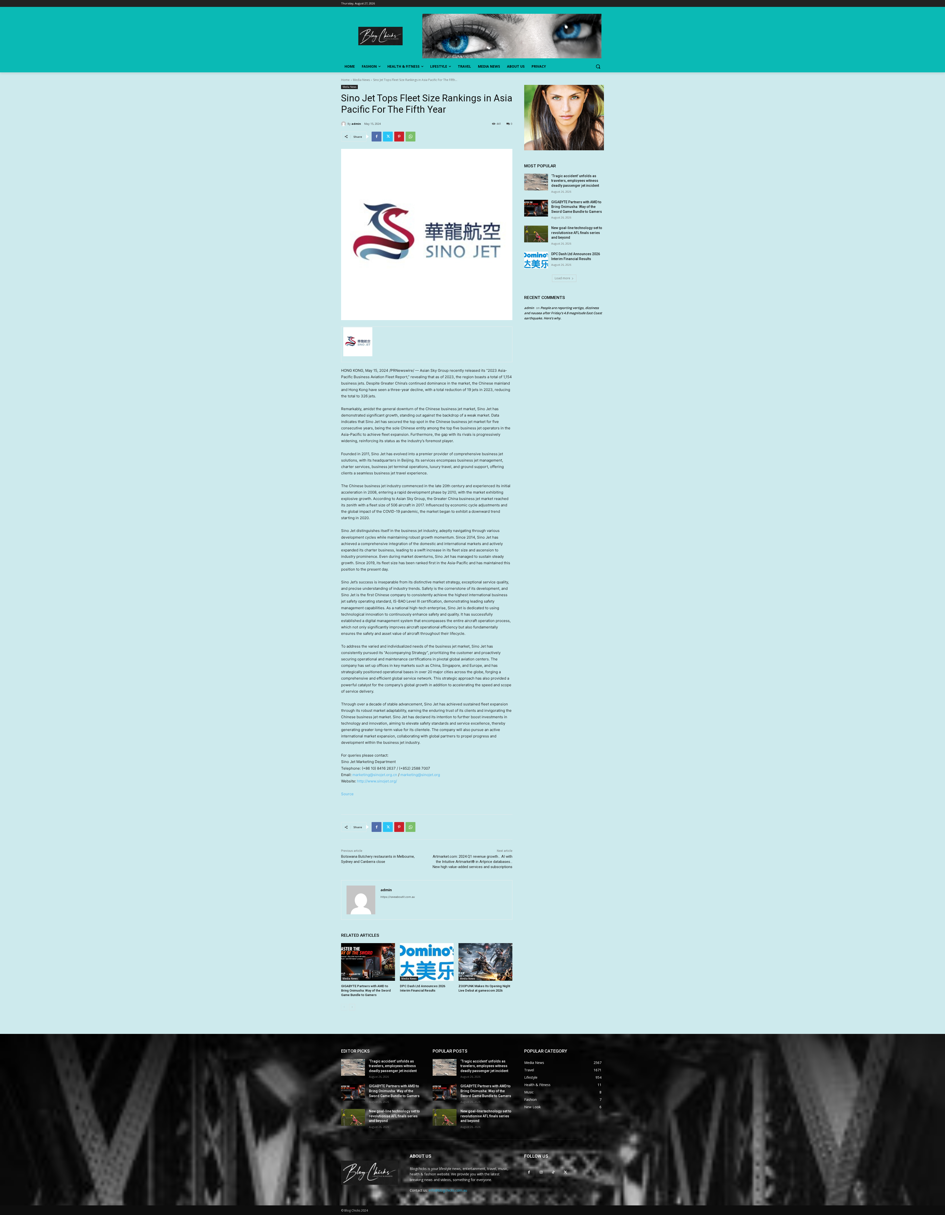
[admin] (344, 123)
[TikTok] (553, 1172)
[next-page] (352, 1007)
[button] (598, 66)
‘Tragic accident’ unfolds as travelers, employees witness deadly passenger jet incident (575, 180)
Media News (361, 80)
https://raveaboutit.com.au (397, 897)
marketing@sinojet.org (420, 774)
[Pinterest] (399, 136)
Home (345, 80)
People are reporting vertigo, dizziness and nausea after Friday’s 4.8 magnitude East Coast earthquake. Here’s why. (563, 313)
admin (356, 123)
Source (347, 794)
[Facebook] (376, 136)
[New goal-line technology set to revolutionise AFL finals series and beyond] (536, 234)
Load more (562, 278)
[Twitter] (388, 136)
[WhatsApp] (410, 136)
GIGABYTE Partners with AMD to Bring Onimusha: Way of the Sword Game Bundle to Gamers (366, 990)
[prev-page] (344, 1007)
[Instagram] (541, 1172)
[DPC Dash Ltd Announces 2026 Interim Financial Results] (427, 962)
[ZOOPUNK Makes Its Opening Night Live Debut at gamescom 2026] (485, 962)
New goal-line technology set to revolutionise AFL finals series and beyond (576, 232)
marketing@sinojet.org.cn (374, 774)
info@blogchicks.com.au (448, 1190)
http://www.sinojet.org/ (377, 781)
